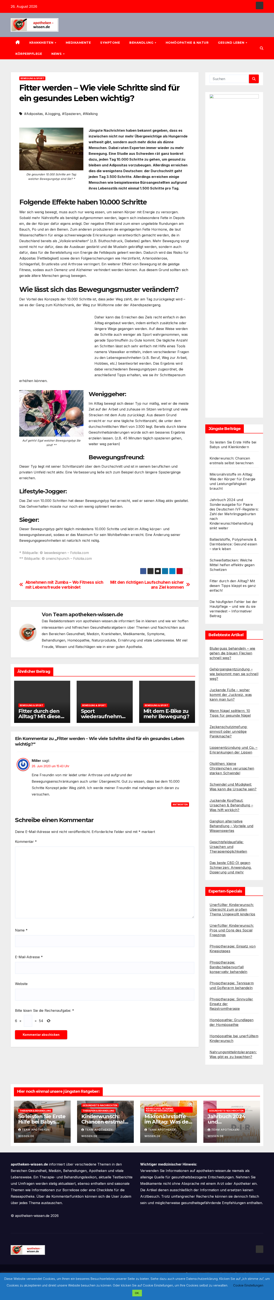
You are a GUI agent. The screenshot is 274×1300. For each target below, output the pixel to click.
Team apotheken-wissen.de (88, 614)
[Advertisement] (55, 344)
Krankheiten (41, 43)
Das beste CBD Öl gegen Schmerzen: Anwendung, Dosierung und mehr (231, 867)
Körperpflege (28, 54)
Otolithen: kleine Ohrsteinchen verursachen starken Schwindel (232, 768)
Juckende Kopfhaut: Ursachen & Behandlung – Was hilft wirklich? (231, 805)
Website (21, 984)
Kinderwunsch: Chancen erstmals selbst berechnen (104, 1121)
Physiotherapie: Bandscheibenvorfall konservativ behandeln (228, 967)
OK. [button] (137, 1293)
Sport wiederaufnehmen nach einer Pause (104, 716)
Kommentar (26, 841)
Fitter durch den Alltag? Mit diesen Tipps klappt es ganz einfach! (233, 586)
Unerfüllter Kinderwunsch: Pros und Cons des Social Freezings (232, 930)
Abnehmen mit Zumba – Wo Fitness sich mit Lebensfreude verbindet (64, 585)
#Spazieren (71, 114)
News (57, 54)
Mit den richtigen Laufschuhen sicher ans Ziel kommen (147, 585)
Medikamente (78, 43)
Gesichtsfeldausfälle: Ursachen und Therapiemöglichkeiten (228, 847)
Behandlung (141, 43)
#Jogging (52, 114)
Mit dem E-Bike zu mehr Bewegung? (166, 713)
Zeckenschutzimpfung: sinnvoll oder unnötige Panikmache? (228, 731)
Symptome (110, 43)
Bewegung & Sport (32, 78)
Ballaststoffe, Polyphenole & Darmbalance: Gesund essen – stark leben (233, 544)
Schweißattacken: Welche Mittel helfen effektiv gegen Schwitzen (232, 565)
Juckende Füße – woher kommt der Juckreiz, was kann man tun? (231, 694)
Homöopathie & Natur (187, 43)
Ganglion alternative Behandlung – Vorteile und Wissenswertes (231, 826)
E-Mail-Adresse (29, 957)
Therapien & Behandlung (35, 1110)
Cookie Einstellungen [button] (248, 1285)
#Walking (90, 114)
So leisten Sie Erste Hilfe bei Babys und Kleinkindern (42, 1121)
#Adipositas (33, 114)
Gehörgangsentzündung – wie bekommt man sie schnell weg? (234, 674)
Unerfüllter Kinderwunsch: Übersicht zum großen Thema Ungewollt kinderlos (232, 909)
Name (21, 930)
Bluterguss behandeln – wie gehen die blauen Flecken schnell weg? (232, 653)
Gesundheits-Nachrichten (100, 1105)
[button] (261, 48)
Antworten (180, 804)
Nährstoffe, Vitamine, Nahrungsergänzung (160, 1109)
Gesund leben (231, 43)
